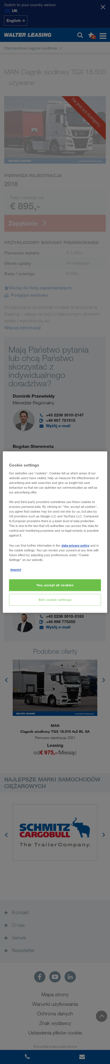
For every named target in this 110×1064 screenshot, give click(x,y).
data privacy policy (75, 545)
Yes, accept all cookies (54, 585)
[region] (55, 532)
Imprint (15, 569)
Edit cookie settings (55, 600)
